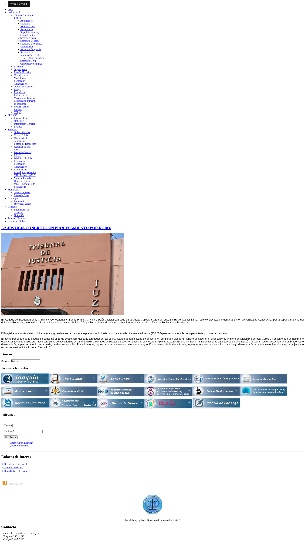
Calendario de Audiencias (21, 139)
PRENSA (13, 115)
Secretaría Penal (28, 38)
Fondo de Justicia (22, 152)
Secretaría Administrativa (27, 25)
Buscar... (5, 361)
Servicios (12, 129)
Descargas (13, 198)
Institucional (14, 12)
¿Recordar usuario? (20, 445)
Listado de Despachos (25, 143)
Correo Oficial (21, 135)
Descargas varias (22, 204)
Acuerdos (19, 66)
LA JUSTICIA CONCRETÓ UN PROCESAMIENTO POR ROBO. (56, 228)
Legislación (20, 161)
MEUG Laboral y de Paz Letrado (24, 185)
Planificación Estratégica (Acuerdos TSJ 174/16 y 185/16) (25, 172)
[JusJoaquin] (25, 383)
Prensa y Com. (21, 118)
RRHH (17, 155)
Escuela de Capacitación (20, 82)
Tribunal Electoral (17, 218)
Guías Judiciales (22, 132)
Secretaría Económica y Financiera (31, 45)
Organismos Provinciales (16, 464)
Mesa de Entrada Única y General (22, 179)
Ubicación (19, 215)
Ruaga (17, 89)
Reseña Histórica (22, 72)
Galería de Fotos (22, 192)
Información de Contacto (21, 211)
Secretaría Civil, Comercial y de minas (31, 62)
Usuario (8, 425)
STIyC (17, 112)
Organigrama (20, 69)
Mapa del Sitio (21, 195)
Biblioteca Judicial (36, 58)
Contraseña (9, 431)
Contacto (12, 206)
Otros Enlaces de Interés (15, 471)
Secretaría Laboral (29, 40)
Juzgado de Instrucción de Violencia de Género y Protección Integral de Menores (24, 98)
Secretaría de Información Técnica (30, 53)
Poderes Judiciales (13, 467)
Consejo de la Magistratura (21, 76)
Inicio (10, 9)
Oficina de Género (23, 86)
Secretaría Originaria (30, 49)
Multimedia (13, 189)
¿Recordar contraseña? (21, 442)
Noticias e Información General (24, 122)
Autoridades (26, 20)
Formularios (20, 201)
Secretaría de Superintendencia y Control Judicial (30, 32)
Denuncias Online (17, 221)
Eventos (18, 126)
